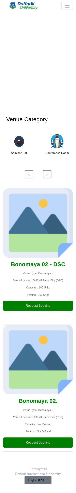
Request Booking (38, 305)
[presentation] (29, 174)
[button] (5, 63)
